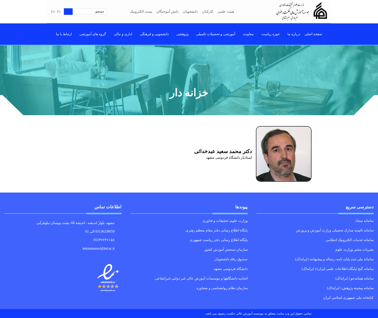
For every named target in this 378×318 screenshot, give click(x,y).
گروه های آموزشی (92, 34)
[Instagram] (110, 255)
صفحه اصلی (313, 34)
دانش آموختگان (167, 11)
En (53, 11)
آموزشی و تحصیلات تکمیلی (215, 34)
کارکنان (207, 11)
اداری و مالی (123, 34)
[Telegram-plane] (120, 255)
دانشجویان (190, 11)
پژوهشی (182, 34)
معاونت (248, 34)
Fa (59, 11)
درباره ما (293, 34)
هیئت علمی (226, 11)
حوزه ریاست (270, 34)
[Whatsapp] (115, 255)
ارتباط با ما (64, 34)
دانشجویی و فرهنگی (154, 34)
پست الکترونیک (141, 11)
